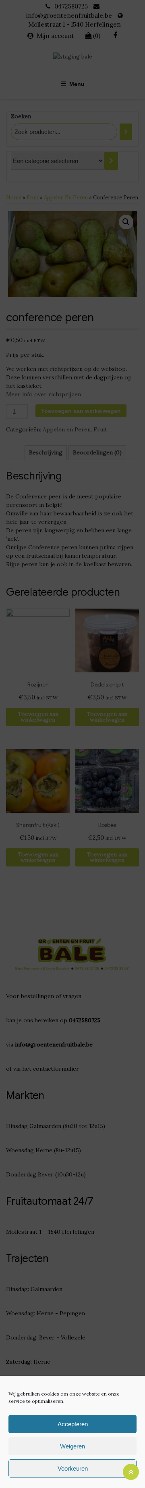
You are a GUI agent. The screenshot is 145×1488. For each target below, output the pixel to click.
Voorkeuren (73, 1468)
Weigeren (72, 1446)
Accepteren (73, 1424)
